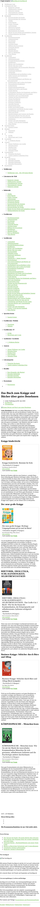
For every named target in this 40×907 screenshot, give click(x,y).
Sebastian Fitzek (12, 356)
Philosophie (10, 223)
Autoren (7, 142)
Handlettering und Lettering (15, 296)
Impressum (26, 904)
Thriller (9, 194)
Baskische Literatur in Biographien (14, 849)
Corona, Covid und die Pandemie (18, 122)
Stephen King (11, 353)
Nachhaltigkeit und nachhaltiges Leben (18, 265)
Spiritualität (10, 256)
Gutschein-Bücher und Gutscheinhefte (19, 117)
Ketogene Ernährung (13, 290)
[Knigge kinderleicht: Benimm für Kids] (7, 459)
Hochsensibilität (12, 252)
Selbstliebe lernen (12, 253)
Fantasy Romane (12, 197)
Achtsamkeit (11, 242)
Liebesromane (11, 199)
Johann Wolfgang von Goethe (16, 349)
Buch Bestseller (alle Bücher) (16, 372)
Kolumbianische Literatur (15, 14)
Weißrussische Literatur (14, 181)
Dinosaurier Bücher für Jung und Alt (18, 300)
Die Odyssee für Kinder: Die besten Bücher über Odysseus (21, 838)
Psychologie (11, 221)
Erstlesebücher (11, 270)
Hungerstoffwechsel (13, 281)
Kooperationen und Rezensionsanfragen (27, 900)
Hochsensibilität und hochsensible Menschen (21, 67)
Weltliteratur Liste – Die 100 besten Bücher (20, 173)
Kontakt (2, 904)
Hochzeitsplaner (12, 260)
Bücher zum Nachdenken (14, 248)
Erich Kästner (11, 354)
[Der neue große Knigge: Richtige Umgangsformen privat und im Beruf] (7, 522)
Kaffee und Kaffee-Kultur (15, 295)
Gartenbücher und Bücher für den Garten (19, 301)
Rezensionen (8, 165)
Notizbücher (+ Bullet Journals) (16, 258)
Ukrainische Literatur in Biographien (14, 848)
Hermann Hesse (12, 351)
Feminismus (11, 305)
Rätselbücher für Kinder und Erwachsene (19, 273)
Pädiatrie (10, 132)
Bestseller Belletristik (13, 374)
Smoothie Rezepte (12, 286)
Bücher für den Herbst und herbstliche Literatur (21, 209)
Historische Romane (13, 200)
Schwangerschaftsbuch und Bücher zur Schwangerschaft (19, 79)
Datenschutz (18, 904)
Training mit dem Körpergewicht (17, 283)
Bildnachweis (10, 904)
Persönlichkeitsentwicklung (15, 245)
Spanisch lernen (13, 127)
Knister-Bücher (11, 276)
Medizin (7, 129)
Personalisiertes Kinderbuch (15, 268)
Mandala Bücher (12, 231)
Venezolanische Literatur (14, 185)
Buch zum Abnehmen (13, 280)
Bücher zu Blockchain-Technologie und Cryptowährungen (21, 846)
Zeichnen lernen (12, 226)
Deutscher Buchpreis (13, 363)
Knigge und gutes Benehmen (16, 306)
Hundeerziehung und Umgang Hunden (18, 298)
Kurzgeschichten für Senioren (17, 19)
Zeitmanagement (12, 219)
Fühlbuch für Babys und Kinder (16, 275)
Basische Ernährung (13, 288)
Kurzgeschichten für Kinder (15, 207)
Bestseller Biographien (15, 164)
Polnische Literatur (13, 186)
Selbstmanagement (12, 243)
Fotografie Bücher (12, 224)
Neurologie (10, 324)
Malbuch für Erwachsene (14, 228)
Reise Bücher (11, 310)
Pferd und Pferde (12, 285)
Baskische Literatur (13, 180)
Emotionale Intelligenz (14, 255)
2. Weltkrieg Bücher (14, 140)
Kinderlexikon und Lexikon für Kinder (18, 266)
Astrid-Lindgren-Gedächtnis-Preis (18, 155)
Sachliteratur (8, 402)
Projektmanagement (13, 218)
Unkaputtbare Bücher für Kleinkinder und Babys (21, 278)
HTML (9, 333)
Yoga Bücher (11, 234)
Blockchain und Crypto (15, 137)
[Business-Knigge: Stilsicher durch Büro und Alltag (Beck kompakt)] (6, 675)
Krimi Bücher (11, 195)
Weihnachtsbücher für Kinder (17, 34)
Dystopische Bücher (13, 202)
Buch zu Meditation (13, 233)
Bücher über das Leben (14, 250)
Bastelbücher (11, 229)
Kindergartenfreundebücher (15, 271)
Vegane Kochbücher (13, 291)
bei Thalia (14, 470)
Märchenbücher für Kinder (15, 205)
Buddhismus (11, 247)
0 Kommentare (9, 404)
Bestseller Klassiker (13, 375)
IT (5, 134)
